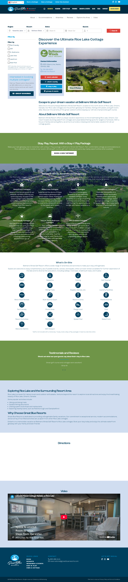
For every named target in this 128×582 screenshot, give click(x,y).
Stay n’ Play (66, 9)
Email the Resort (48, 71)
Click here (90, 579)
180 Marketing (43, 579)
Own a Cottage (46, 2)
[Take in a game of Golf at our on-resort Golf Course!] (93, 70)
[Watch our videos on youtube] (119, 2)
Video (95, 17)
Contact (105, 9)
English (14, 2)
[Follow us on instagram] (116, 2)
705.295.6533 (47, 69)
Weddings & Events (35, 563)
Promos (74, 9)
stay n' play (52, 87)
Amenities (59, 17)
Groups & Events (84, 9)
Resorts (50, 9)
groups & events (52, 91)
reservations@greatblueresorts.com (64, 561)
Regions (57, 9)
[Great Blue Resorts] (22, 9)
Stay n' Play (32, 566)
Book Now (115, 9)
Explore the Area (83, 17)
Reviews (70, 17)
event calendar (52, 77)
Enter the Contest (62, 2)
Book (29, 559)
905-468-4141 (55, 559)
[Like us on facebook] (113, 2)
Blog (93, 9)
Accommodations (45, 17)
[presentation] (68, 70)
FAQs (98, 9)
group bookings (23, 93)
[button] (18, 31)
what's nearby (52, 82)
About (32, 17)
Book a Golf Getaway (64, 153)
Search (114, 31)
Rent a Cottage (32, 2)
